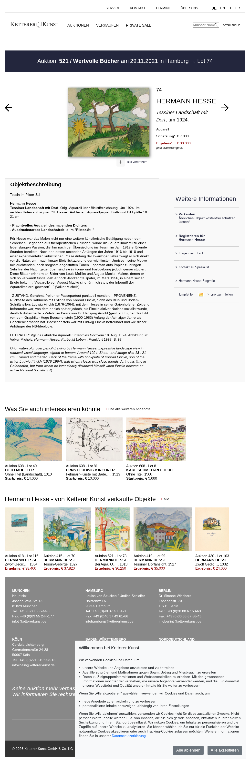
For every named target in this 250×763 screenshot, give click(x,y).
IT (230, 8)
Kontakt (138, 8)
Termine (163, 8)
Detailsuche (231, 25)
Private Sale (138, 25)
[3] (8, 107)
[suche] (216, 25)
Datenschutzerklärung (129, 736)
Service (112, 8)
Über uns (189, 8)
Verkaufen (107, 25)
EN (222, 8)
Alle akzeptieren (225, 750)
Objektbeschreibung (35, 184)
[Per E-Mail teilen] (199, 294)
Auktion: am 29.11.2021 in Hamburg (113, 61)
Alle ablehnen (188, 750)
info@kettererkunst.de (29, 621)
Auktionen (78, 25)
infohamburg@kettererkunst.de (109, 621)
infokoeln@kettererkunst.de (33, 665)
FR (237, 8)
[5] (225, 107)
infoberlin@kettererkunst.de (180, 621)
